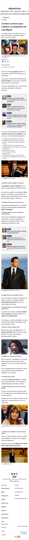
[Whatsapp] (8, 61)
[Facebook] (2, 61)
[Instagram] (17, 474)
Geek (2, 521)
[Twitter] (5, 61)
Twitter (2, 531)
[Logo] (14, 8)
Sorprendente (4, 514)
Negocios (3, 510)
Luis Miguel (4, 19)
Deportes (3, 506)
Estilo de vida (4, 503)
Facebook (3, 527)
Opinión (24, 11)
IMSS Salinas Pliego (6, 14)
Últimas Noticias (5, 11)
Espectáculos (4, 517)
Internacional (18, 11)
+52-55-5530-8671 (19, 492)
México (12, 11)
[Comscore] (14, 481)
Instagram (3, 534)
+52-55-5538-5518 (19, 488)
